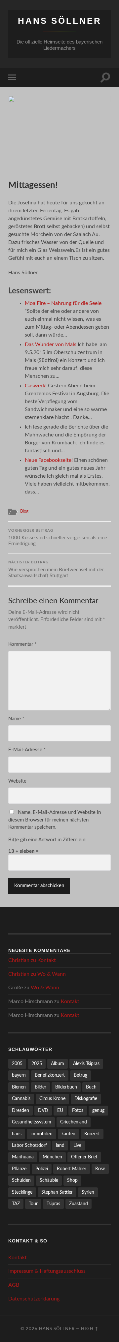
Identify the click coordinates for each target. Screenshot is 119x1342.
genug (98, 1110)
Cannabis (21, 1098)
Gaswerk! (36, 385)
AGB (13, 1285)
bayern (19, 1075)
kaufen (68, 1133)
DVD (43, 1110)
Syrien (88, 1192)
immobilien (41, 1133)
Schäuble (49, 1180)
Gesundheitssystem (31, 1121)
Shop (72, 1180)
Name (16, 718)
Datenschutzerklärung (34, 1298)
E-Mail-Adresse (27, 749)
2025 (36, 1063)
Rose (100, 1168)
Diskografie (85, 1098)
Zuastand (78, 1203)
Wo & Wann (51, 974)
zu (32, 960)
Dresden (20, 1110)
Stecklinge (22, 1192)
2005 (17, 1063)
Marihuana (23, 1156)
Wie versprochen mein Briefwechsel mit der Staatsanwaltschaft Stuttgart (56, 569)
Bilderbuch (66, 1087)
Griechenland (73, 1121)
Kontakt (46, 960)
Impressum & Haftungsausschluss (47, 1271)
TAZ (16, 1203)
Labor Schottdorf (29, 1145)
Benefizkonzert (50, 1075)
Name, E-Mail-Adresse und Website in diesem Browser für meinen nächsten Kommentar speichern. (54, 820)
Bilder (40, 1087)
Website (17, 781)
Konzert (92, 1133)
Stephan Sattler (57, 1192)
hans (16, 1133)
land (60, 1145)
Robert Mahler (71, 1168)
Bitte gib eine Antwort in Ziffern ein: (47, 839)
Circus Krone (52, 1098)
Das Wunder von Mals (50, 344)
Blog (24, 511)
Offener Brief (84, 1156)
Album (57, 1063)
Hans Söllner (59, 21)
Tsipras (53, 1203)
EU (60, 1110)
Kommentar (22, 644)
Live (77, 1145)
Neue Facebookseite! (49, 460)
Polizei (41, 1168)
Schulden (21, 1180)
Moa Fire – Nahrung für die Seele (63, 303)
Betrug (80, 1075)
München (52, 1156)
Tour (33, 1203)
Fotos (77, 1110)
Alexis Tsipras (86, 1063)
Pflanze (19, 1168)
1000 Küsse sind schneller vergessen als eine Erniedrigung (57, 538)
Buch (91, 1087)
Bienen (19, 1087)
